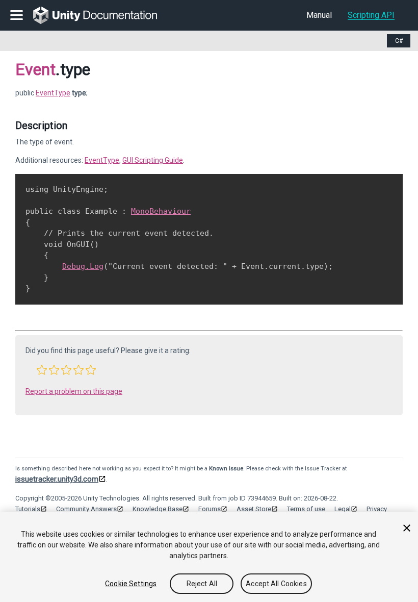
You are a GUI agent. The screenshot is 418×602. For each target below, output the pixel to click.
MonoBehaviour (161, 211)
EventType (53, 93)
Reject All (202, 584)
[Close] (407, 528)
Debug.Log (82, 266)
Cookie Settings (130, 584)
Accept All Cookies (276, 584)
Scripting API (371, 15)
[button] (42, 370)
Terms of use (306, 509)
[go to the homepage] (102, 15)
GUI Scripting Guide (152, 160)
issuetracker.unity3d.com (56, 479)
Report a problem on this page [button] (73, 391)
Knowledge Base (157, 509)
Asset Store (254, 509)
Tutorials (27, 509)
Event (35, 69)
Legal (342, 509)
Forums (209, 509)
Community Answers (86, 509)
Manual (319, 15)
